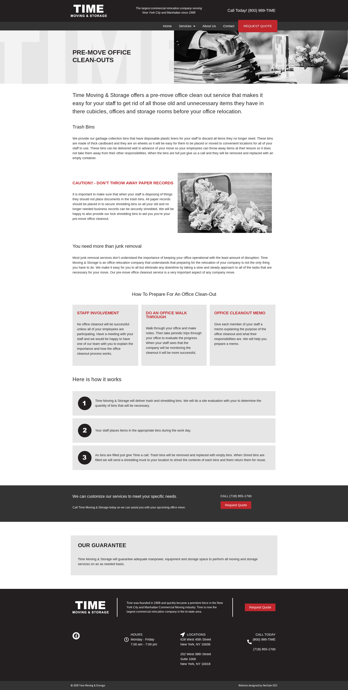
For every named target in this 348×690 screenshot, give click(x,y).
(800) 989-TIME (264, 639)
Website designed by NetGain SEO (258, 685)
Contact (228, 26)
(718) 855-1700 (264, 649)
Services (185, 26)
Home (167, 26)
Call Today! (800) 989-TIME (251, 10)
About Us (209, 26)
